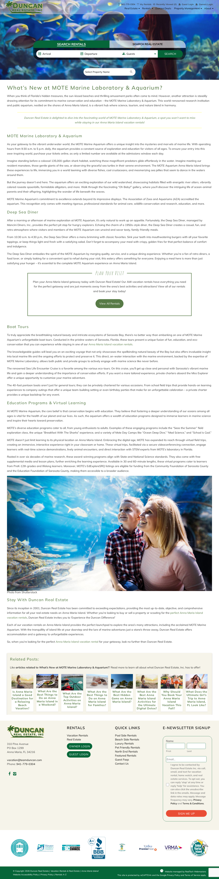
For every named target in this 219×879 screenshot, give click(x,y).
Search (170, 54)
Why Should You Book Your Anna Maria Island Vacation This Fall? (171, 700)
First (168, 751)
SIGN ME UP (186, 813)
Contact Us (122, 763)
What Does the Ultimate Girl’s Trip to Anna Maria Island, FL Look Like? (196, 698)
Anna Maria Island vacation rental (77, 641)
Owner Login (79, 746)
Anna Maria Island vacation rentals (122, 122)
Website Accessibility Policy (26, 874)
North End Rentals (126, 751)
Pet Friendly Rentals (127, 747)
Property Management (187, 8)
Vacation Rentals (77, 735)
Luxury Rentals (124, 743)
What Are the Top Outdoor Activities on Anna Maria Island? (72, 700)
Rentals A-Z (60, 874)
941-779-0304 (25, 764)
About (207, 8)
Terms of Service (192, 875)
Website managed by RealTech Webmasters (185, 871)
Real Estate (131, 8)
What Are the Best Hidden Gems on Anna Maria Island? (122, 697)
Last (189, 751)
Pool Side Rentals (126, 735)
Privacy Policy (47, 874)
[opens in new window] (9, 774)
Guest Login (188, 4)
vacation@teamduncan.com (24, 760)
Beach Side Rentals (127, 739)
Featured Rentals (125, 755)
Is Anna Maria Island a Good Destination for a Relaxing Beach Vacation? (22, 700)
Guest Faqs (122, 759)
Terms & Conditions (193, 803)
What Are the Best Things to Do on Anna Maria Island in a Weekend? (47, 698)
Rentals (146, 8)
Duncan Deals (163, 8)
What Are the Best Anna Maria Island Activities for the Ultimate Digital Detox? (147, 700)
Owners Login (206, 4)
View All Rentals (109, 303)
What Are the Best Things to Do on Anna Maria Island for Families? (97, 698)
